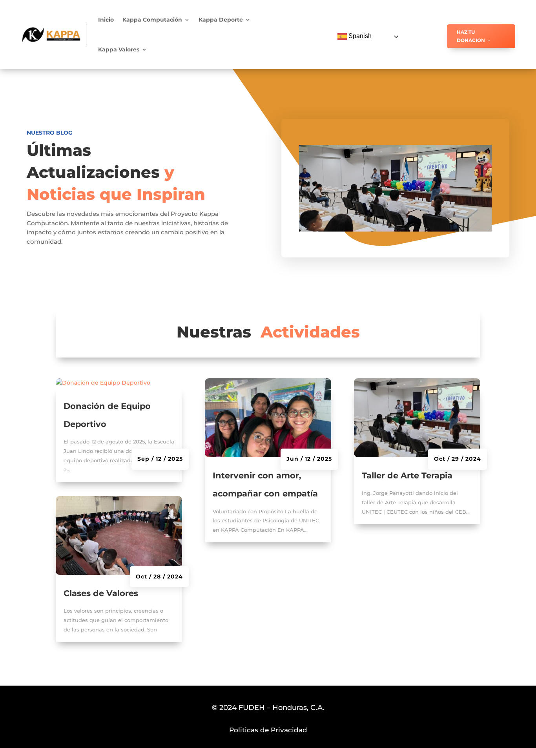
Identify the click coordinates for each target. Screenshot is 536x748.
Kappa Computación (152, 19)
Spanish (359, 36)
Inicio (106, 19)
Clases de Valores (101, 593)
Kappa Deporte (221, 19)
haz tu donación (471, 36)
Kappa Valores (118, 49)
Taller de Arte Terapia (407, 475)
